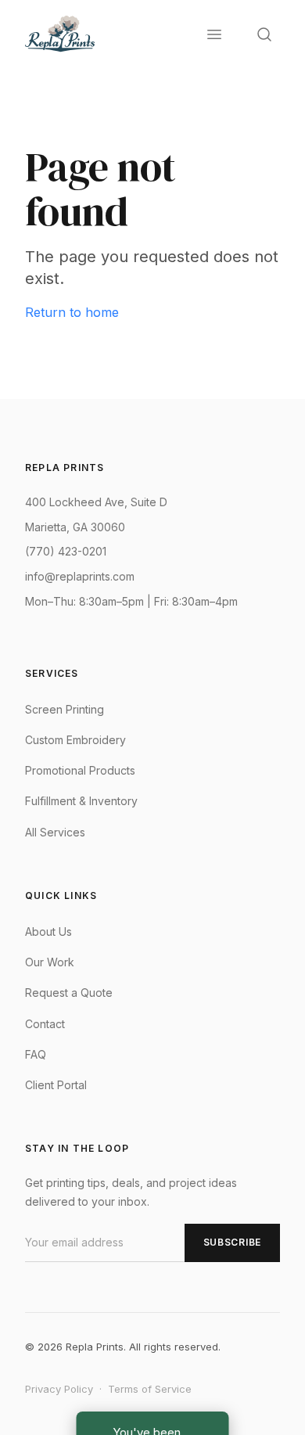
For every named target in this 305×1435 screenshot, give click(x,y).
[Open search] (264, 34)
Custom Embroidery (75, 739)
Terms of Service (150, 1389)
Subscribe (232, 1242)
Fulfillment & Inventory (81, 800)
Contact (45, 1023)
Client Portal (56, 1085)
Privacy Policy (59, 1389)
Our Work (49, 962)
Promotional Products (80, 770)
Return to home (72, 312)
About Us (48, 931)
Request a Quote (69, 992)
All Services (55, 832)
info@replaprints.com (80, 576)
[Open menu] (214, 34)
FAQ (35, 1054)
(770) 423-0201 (65, 551)
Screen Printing (64, 709)
